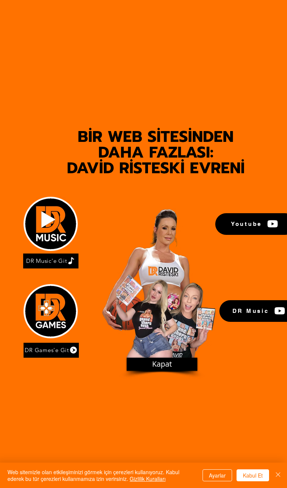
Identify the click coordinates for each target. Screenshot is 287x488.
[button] (162, 364)
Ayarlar (217, 475)
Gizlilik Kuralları (148, 478)
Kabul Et (253, 475)
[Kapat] (278, 475)
